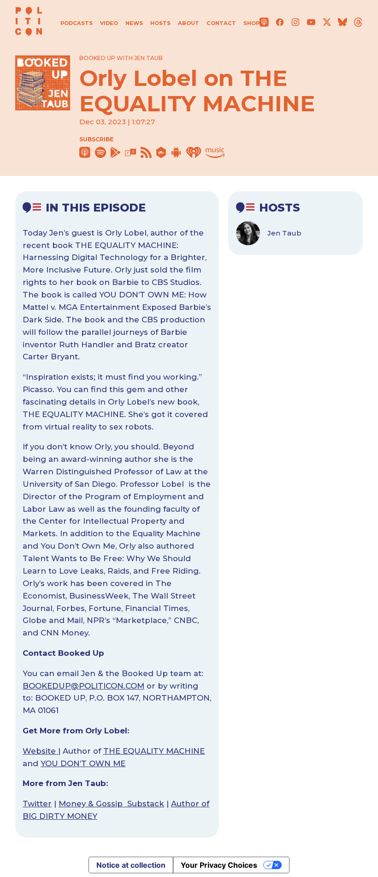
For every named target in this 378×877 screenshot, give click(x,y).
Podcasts (76, 23)
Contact (221, 23)
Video (109, 23)
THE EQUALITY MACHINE (154, 751)
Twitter (37, 803)
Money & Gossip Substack (111, 803)
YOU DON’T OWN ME (83, 763)
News (134, 23)
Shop (251, 23)
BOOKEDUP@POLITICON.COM (83, 685)
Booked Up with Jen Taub (121, 57)
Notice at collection (130, 865)
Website (40, 751)
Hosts (160, 23)
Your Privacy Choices (219, 865)
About (188, 23)
